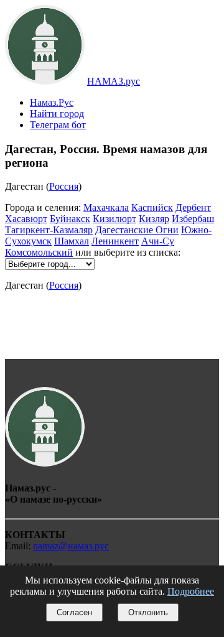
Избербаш (193, 218)
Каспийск (152, 207)
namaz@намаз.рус (71, 546)
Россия (63, 186)
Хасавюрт (26, 218)
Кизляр (154, 218)
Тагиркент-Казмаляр (49, 230)
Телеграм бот (58, 124)
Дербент (193, 207)
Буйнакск (70, 218)
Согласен (74, 612)
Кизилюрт (114, 218)
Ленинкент (115, 241)
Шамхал (71, 241)
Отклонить (148, 612)
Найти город (57, 113)
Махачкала (106, 207)
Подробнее (190, 591)
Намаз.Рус (51, 102)
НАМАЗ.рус (113, 81)
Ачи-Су (157, 241)
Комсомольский (39, 252)
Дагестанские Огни (137, 230)
